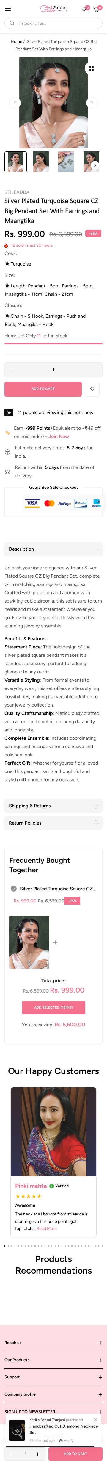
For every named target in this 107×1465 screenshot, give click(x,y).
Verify (68, 1439)
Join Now (58, 436)
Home (16, 41)
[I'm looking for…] (10, 23)
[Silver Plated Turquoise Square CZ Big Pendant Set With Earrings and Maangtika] (29, 942)
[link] (95, 1418)
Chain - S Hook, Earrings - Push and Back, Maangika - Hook (45, 320)
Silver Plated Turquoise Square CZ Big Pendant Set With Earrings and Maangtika (57, 889)
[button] (92, 103)
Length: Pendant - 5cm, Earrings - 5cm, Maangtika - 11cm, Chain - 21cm (49, 290)
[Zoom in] (91, 68)
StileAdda (16, 192)
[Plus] (94, 370)
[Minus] (12, 370)
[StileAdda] (53, 8)
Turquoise (20, 264)
